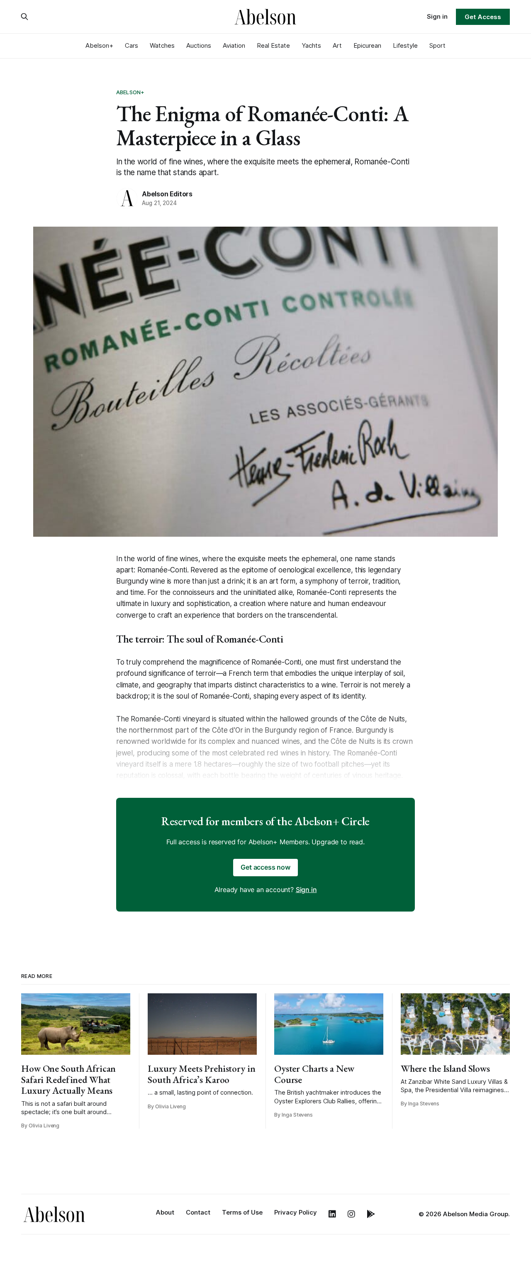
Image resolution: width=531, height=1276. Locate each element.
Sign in (437, 16)
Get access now (265, 867)
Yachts (311, 45)
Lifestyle (405, 45)
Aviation (234, 45)
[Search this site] (24, 16)
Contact (198, 1212)
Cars (131, 45)
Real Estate (273, 45)
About (165, 1212)
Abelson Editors (167, 194)
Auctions (198, 45)
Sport (437, 45)
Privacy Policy (295, 1212)
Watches (162, 45)
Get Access (483, 17)
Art (337, 45)
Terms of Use (242, 1212)
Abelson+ (99, 45)
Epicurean (367, 45)
